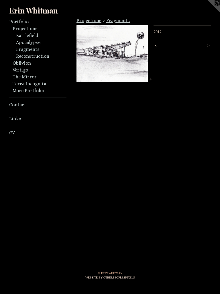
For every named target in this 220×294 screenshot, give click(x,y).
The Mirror (25, 77)
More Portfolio (28, 90)
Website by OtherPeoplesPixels (110, 277)
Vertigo (20, 70)
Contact (17, 104)
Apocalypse (28, 42)
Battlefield (27, 35)
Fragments (28, 49)
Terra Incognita (29, 83)
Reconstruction (32, 56)
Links (15, 118)
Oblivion (22, 63)
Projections (25, 28)
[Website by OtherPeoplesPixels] (208, 11)
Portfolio (19, 21)
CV (12, 133)
